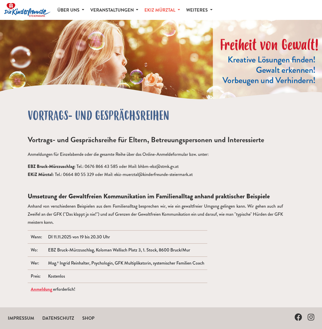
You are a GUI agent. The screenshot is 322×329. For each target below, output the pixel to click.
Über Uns (68, 10)
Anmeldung (42, 289)
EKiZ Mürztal (160, 10)
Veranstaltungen (112, 10)
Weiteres (197, 10)
